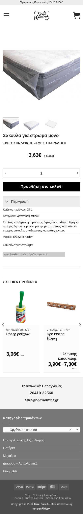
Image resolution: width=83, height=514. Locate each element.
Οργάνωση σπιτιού (28, 215)
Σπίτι (23, 254)
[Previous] (9, 76)
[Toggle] (7, 202)
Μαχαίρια (9, 455)
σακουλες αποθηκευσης (28, 230)
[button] (6, 15)
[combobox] (41, 430)
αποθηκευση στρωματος (28, 222)
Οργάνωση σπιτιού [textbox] (39, 430)
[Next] (73, 76)
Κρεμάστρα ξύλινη (55, 336)
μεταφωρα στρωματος (48, 226)
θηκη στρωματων (24, 226)
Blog (27, 495)
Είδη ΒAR (10, 471)
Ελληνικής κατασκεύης (67, 356)
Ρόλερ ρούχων (18, 334)
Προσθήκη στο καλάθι (42, 186)
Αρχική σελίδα (11, 254)
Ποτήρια (9, 448)
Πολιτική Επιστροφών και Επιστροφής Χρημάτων (42, 498)
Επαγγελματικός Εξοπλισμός (23, 440)
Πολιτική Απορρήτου (45, 495)
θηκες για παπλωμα (55, 222)
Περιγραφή (19, 201)
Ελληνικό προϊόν (23, 236)
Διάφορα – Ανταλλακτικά (20, 463)
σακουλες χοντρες (53, 230)
